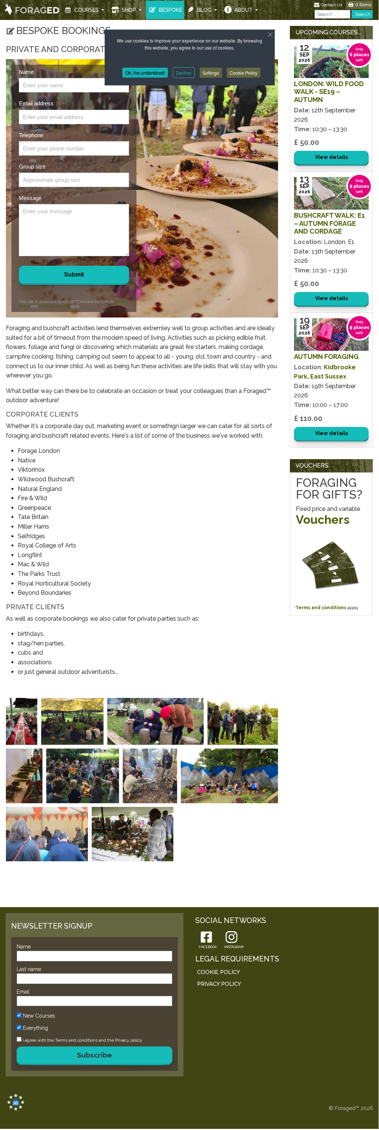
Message (32, 198)
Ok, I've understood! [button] (145, 72)
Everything (35, 1028)
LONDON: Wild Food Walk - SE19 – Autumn (329, 92)
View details (331, 157)
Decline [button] (184, 72)
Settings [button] (211, 72)
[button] (85, 10)
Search (362, 14)
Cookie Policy (243, 72)
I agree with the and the (81, 1040)
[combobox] (332, 14)
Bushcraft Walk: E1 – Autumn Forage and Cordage (329, 223)
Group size (34, 166)
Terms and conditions (320, 607)
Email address (38, 103)
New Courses (39, 1016)
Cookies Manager (16, 1102)
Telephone (33, 135)
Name (28, 72)
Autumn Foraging (326, 356)
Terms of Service (53, 306)
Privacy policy (128, 1040)
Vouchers (322, 519)
